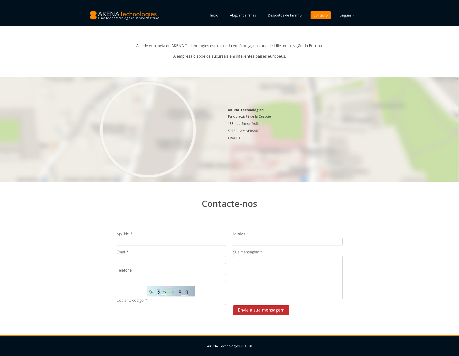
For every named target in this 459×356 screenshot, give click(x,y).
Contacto (320, 15)
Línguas (345, 15)
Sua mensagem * (247, 252)
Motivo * (240, 233)
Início (214, 15)
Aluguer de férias (243, 15)
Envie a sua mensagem (261, 310)
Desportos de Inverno (285, 15)
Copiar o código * (132, 300)
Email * (123, 252)
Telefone (124, 270)
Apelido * (124, 233)
